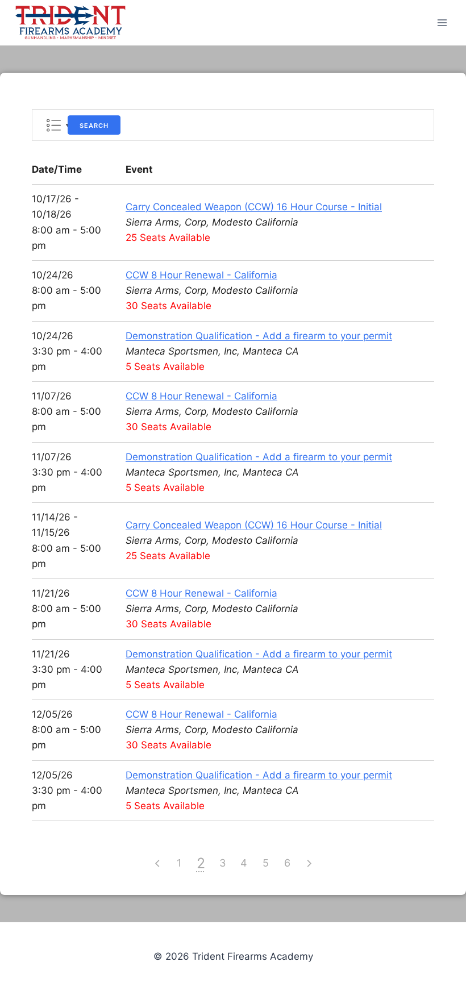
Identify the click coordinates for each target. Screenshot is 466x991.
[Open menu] (441, 22)
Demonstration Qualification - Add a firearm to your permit (259, 336)
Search (94, 126)
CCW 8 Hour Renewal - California (201, 275)
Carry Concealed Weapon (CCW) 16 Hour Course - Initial (254, 207)
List (54, 125)
